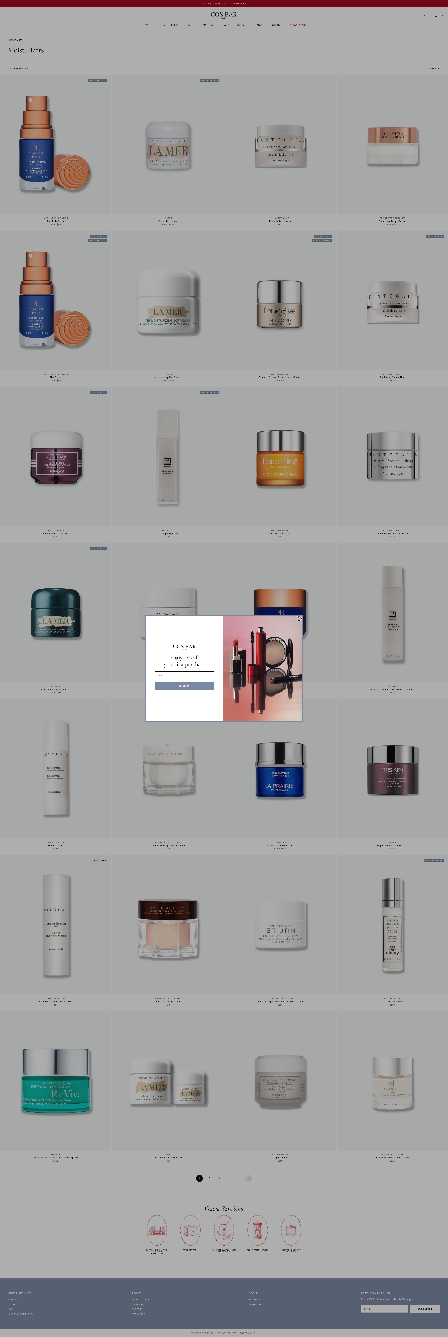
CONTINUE (184, 686)
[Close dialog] (299, 618)
